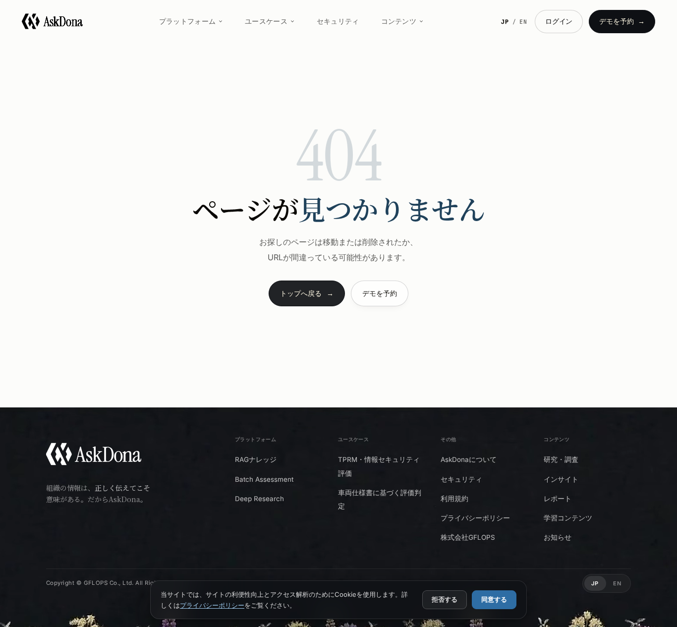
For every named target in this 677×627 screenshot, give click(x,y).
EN (523, 21)
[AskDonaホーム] (93, 456)
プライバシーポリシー (212, 605)
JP (505, 21)
